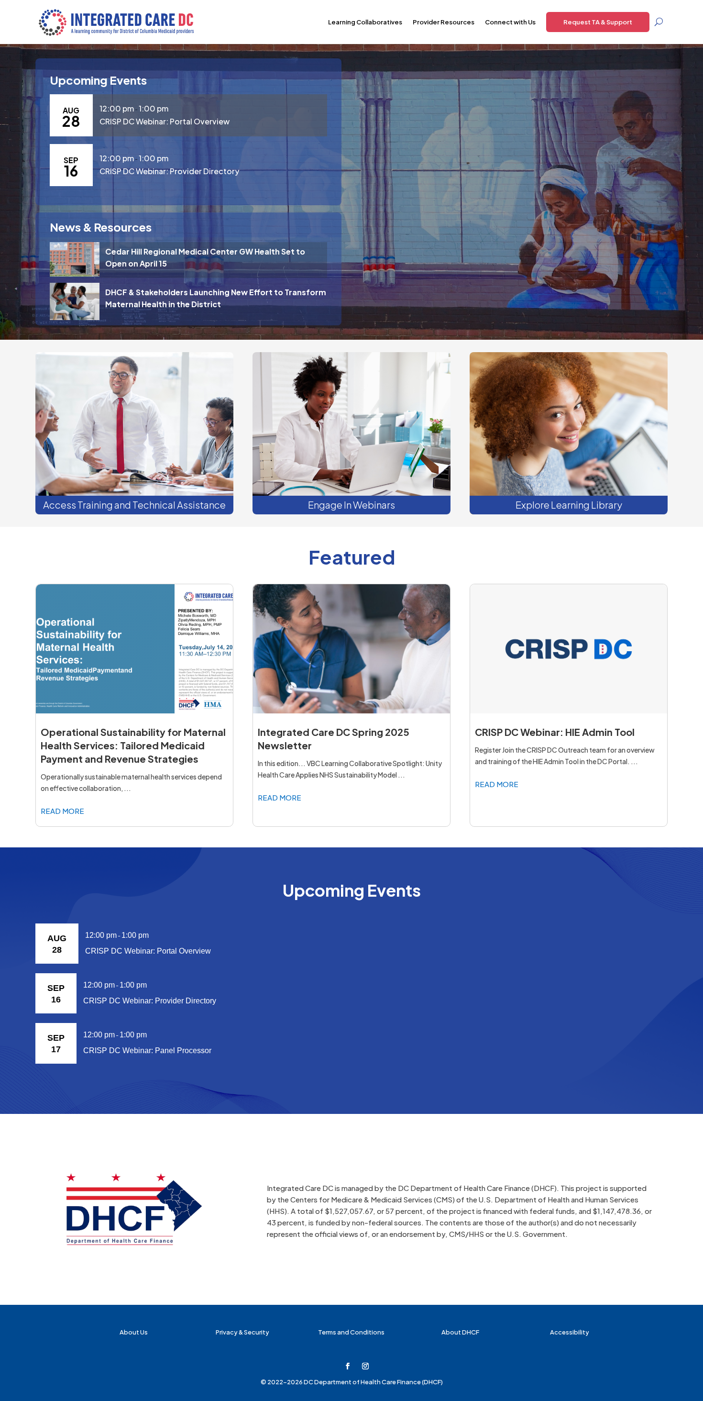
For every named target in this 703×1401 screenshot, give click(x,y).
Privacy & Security (242, 1332)
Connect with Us (510, 22)
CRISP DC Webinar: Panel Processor (147, 1050)
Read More (62, 810)
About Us (134, 1332)
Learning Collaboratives (365, 22)
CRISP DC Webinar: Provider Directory (169, 171)
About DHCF (460, 1332)
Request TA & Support (597, 22)
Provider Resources (443, 22)
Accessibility (569, 1332)
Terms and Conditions (351, 1332)
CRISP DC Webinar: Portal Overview (164, 121)
